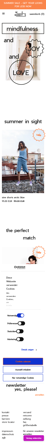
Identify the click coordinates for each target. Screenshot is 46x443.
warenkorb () (37, 14)
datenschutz (8, 434)
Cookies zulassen (23, 361)
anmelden (39, 394)
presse (5, 415)
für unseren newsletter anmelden (33, 432)
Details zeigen (27, 349)
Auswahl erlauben (23, 369)
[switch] (21, 323)
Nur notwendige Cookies (23, 378)
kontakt (5, 412)
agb (4, 437)
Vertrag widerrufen (33, 438)
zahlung (27, 418)
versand (27, 412)
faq (24, 422)
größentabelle (30, 425)
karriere (6, 418)
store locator (8, 422)
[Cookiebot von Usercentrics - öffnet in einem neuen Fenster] (14, 267)
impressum (7, 431)
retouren (27, 415)
